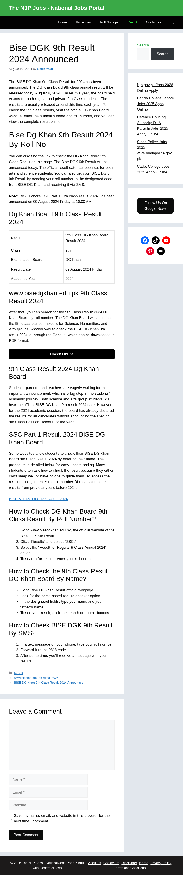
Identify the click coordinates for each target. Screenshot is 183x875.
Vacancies (83, 22)
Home (62, 22)
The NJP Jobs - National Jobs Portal (56, 8)
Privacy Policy (160, 863)
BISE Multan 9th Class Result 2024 (38, 499)
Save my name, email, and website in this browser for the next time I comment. (62, 818)
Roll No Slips (109, 22)
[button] (172, 22)
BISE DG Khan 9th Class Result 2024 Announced (48, 682)
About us (94, 863)
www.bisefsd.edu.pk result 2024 (36, 677)
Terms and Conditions (130, 868)
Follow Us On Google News (155, 206)
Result (132, 22)
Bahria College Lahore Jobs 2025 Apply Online (155, 104)
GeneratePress (51, 868)
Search (143, 45)
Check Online (62, 354)
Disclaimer (129, 863)
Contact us (154, 22)
